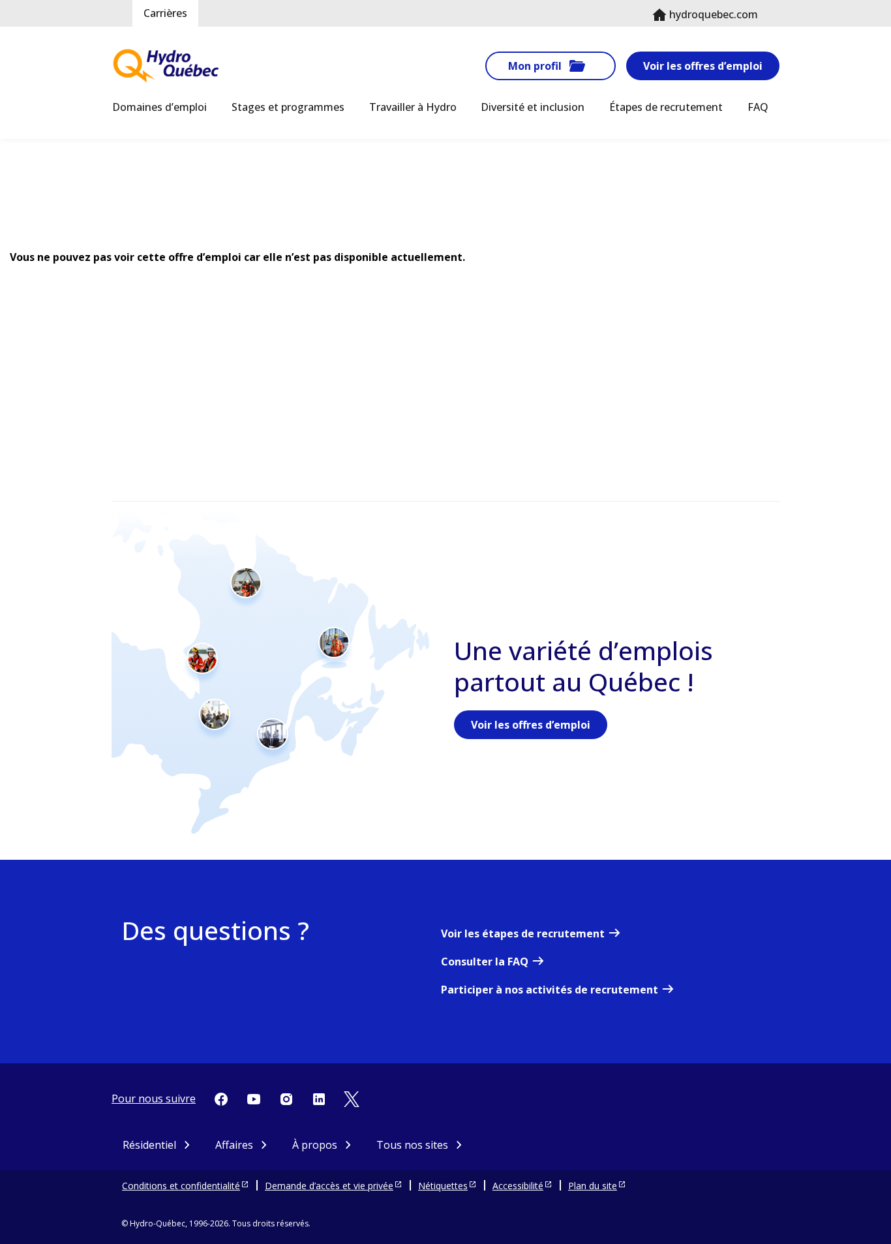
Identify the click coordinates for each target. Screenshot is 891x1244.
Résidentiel (149, 1145)
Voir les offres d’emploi (703, 66)
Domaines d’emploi (159, 107)
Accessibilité (517, 1185)
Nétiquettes (443, 1185)
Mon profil (535, 66)
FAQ (758, 107)
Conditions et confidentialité (181, 1185)
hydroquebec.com (713, 14)
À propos (314, 1145)
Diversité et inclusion (532, 107)
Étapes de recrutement (666, 107)
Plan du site (592, 1185)
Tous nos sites (412, 1145)
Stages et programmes (288, 107)
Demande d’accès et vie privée (329, 1185)
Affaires (234, 1145)
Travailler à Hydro (413, 107)
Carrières (165, 13)
